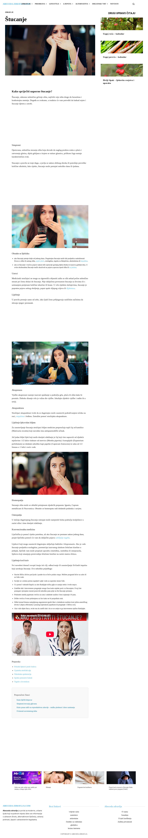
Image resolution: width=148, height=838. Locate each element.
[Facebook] (42, 80)
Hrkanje (48, 787)
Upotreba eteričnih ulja (22, 670)
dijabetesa (70, 288)
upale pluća (40, 261)
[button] (133, 4)
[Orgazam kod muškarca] (89, 777)
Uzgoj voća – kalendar (113, 34)
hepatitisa (84, 261)
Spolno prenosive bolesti (23, 678)
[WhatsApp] (58, 80)
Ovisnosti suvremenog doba (27, 711)
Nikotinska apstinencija (22, 674)
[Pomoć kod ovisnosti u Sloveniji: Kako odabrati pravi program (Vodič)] (121, 777)
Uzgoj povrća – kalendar (114, 57)
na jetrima (72, 267)
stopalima (20, 416)
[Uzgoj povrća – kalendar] (122, 47)
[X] (47, 80)
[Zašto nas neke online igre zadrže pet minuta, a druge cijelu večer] (26, 777)
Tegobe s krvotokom (21, 682)
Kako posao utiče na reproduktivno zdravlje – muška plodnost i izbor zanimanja (46, 707)
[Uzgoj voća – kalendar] (122, 24)
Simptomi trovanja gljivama (27, 704)
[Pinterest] (52, 80)
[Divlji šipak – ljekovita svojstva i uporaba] (122, 70)
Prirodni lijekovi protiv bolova (25, 667)
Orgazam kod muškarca (84, 787)
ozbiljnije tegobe (63, 538)
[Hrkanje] (58, 777)
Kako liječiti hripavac (24, 700)
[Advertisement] (50, 124)
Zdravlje (9, 12)
